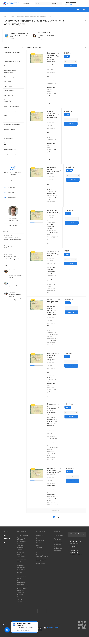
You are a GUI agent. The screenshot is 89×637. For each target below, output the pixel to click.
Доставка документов (41, 538)
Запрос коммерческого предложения (58, 548)
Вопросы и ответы (40, 550)
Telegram (40, 611)
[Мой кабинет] (85, 4)
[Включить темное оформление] (80, 3)
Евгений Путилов (13, 220)
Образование (20, 552)
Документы (20, 549)
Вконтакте (36, 611)
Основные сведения (22, 535)
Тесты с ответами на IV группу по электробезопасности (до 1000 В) (15, 274)
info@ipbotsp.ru (74, 547)
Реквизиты (38, 542)
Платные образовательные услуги (21, 576)
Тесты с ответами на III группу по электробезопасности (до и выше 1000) (15, 297)
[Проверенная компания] (51, 631)
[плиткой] (80, 47)
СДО (4, 542)
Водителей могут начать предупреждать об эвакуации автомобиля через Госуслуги (12, 258)
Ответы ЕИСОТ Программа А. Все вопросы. (13, 286)
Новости (5, 231)
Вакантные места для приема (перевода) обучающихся (23, 588)
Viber (49, 611)
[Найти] (60, 3)
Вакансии (19, 601)
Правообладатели (40, 563)
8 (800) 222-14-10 (70, 3)
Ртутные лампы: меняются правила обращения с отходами (12, 238)
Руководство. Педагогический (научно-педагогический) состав (21, 558)
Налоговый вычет (40, 540)
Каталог (5, 532)
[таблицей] (86, 47)
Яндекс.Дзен (53, 611)
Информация (40, 532)
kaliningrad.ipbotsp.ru (76, 554)
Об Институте (22, 532)
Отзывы (19, 597)
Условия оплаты (40, 535)
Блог (4, 535)
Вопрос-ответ (57, 544)
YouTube (44, 611)
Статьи (5, 265)
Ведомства (39, 547)
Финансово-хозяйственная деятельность (21, 582)
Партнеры (6, 539)
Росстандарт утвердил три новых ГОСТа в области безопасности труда (13, 247)
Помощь (57, 532)
